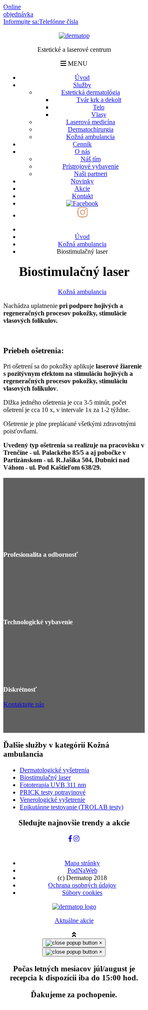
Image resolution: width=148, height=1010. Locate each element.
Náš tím (91, 158)
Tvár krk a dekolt (98, 99)
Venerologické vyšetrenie (52, 799)
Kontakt (82, 195)
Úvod (82, 77)
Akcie (82, 188)
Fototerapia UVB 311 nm (53, 784)
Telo (98, 107)
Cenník (82, 144)
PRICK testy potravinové (53, 792)
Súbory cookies (82, 892)
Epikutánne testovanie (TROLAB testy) (71, 807)
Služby (82, 84)
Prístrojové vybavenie (90, 166)
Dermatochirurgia (90, 129)
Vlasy (98, 114)
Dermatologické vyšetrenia (54, 770)
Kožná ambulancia (90, 136)
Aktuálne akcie (74, 920)
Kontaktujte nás (23, 704)
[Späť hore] (74, 934)
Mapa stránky (82, 862)
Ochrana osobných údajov (82, 885)
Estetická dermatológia (90, 92)
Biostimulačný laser (45, 777)
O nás (82, 151)
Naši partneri (90, 173)
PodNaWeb (82, 870)
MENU (77, 63)
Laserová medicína (90, 121)
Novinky (82, 181)
